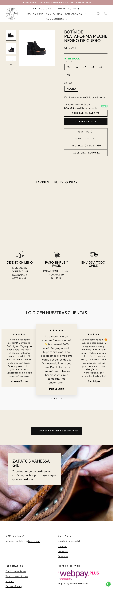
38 (92, 67)
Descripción (85, 132)
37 (84, 67)
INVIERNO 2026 (69, 8)
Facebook (63, 556)
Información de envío (86, 146)
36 (76, 67)
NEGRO (71, 88)
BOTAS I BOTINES (39, 13)
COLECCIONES (43, 8)
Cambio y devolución (16, 571)
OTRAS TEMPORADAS (68, 13)
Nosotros (10, 581)
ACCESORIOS (55, 18)
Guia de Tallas (86, 138)
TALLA (68, 61)
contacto (62, 546)
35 (68, 67)
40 (68, 74)
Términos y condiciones (17, 576)
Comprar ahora (86, 121)
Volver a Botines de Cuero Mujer (58, 431)
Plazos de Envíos (13, 586)
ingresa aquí (34, 541)
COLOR (68, 83)
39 (100, 67)
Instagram (63, 551)
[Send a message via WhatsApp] (108, 584)
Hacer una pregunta (86, 153)
